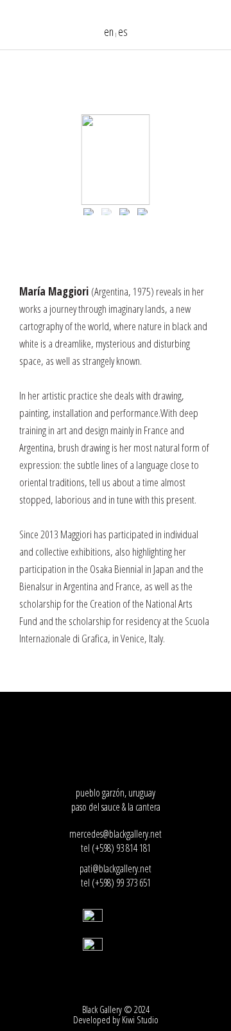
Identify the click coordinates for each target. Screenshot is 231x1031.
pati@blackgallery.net (115, 868)
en (109, 31)
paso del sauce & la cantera (115, 807)
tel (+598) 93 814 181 (116, 848)
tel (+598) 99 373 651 (116, 883)
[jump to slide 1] (89, 212)
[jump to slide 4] (142, 212)
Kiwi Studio (140, 1019)
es (123, 31)
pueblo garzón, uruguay (115, 793)
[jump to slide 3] (124, 212)
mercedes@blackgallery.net (115, 834)
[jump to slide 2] (107, 212)
